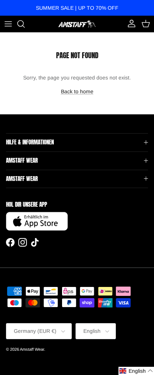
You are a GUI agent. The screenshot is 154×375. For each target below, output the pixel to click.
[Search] (24, 24)
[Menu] (8, 24)
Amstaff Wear (32, 349)
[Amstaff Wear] (77, 23)
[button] (136, 371)
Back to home (77, 91)
